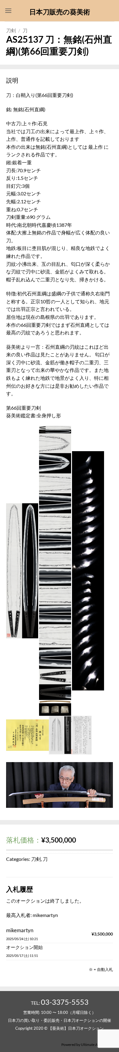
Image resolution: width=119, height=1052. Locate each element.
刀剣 (11, 30)
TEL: (59, 1003)
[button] (8, 10)
